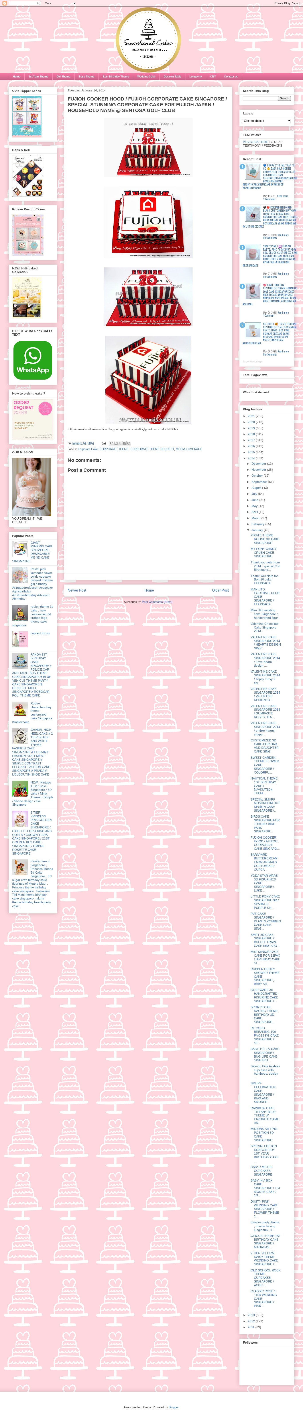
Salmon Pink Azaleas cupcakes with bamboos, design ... (265, 1071)
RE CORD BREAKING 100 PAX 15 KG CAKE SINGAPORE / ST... (265, 1035)
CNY (213, 76)
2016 (252, 446)
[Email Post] (103, 443)
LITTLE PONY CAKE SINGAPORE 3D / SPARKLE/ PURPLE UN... (265, 902)
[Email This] (112, 443)
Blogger (173, 1407)
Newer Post (77, 590)
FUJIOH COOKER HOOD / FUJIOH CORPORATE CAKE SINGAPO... (265, 843)
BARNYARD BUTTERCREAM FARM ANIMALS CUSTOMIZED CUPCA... (264, 862)
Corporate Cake (88, 449)
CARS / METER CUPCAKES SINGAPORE (262, 1170)
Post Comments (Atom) (157, 602)
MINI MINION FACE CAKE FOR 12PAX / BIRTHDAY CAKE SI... (265, 957)
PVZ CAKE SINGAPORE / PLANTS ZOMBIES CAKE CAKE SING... (266, 921)
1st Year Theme (38, 76)
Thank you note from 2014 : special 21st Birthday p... (265, 566)
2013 (252, 1315)
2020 (252, 422)
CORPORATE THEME (114, 449)
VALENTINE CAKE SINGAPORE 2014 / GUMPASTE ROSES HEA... (265, 711)
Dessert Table (172, 76)
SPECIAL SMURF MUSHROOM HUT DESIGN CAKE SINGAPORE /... (265, 805)
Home (16, 76)
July (255, 493)
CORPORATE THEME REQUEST (152, 449)
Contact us (231, 76)
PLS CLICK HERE (255, 142)
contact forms (40, 633)
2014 (252, 458)
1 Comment (268, 315)
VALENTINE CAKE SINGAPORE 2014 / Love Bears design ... (265, 659)
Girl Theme (63, 76)
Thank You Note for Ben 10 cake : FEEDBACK (264, 579)
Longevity (195, 76)
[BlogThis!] (116, 443)
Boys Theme (86, 76)
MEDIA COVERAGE (189, 449)
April (255, 512)
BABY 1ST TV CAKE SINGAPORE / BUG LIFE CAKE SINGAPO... (265, 1054)
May (255, 506)
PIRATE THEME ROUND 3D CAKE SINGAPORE (265, 539)
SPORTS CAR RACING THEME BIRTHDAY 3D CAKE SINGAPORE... (264, 1014)
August (257, 487)
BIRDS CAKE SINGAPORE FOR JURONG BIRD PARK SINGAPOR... (265, 824)
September (260, 482)
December (259, 463)
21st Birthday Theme (116, 76)
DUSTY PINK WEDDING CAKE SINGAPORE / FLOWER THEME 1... (265, 1209)
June (255, 500)
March (256, 518)
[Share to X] (120, 443)
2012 (252, 1321)
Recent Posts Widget (253, 362)
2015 (252, 452)
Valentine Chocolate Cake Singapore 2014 (265, 627)
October (258, 475)
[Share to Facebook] (124, 443)
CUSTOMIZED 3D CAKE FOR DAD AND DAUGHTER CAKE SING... (265, 746)
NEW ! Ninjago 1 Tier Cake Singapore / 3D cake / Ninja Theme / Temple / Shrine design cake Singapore (32, 794)
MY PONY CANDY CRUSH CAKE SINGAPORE (263, 552)
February (258, 524)
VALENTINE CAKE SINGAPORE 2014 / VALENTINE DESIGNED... (265, 694)
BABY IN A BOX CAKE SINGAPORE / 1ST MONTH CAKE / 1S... (266, 1188)
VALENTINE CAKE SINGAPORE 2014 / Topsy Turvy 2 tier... (265, 677)
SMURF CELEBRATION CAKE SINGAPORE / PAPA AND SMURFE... (263, 1092)
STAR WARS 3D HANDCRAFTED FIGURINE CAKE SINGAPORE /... (264, 995)
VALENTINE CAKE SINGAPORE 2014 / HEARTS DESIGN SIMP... (266, 642)
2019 (252, 428)
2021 (252, 416)
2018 (252, 434)
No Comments (270, 238)
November (259, 469)
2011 (251, 1327)
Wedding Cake (146, 76)
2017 (252, 440)
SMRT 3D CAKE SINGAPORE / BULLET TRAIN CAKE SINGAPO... (265, 940)
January (258, 530)
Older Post (220, 590)
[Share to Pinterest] (128, 443)
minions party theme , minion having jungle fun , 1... (265, 1226)
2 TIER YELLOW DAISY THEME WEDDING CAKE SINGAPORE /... (264, 1258)
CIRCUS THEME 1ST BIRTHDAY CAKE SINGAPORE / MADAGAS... (266, 1241)
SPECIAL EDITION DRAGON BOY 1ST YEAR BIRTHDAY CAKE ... (264, 1153)
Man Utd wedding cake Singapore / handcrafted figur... (265, 613)
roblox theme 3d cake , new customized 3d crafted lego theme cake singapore (32, 616)
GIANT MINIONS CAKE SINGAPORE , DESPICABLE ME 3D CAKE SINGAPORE (32, 552)
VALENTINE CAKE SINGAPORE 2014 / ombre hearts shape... (265, 728)
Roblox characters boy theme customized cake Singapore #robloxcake (32, 713)
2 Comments (269, 199)
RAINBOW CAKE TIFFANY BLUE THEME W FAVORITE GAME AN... (265, 1115)
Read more (282, 196)
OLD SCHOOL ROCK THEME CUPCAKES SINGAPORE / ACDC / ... (266, 1278)
